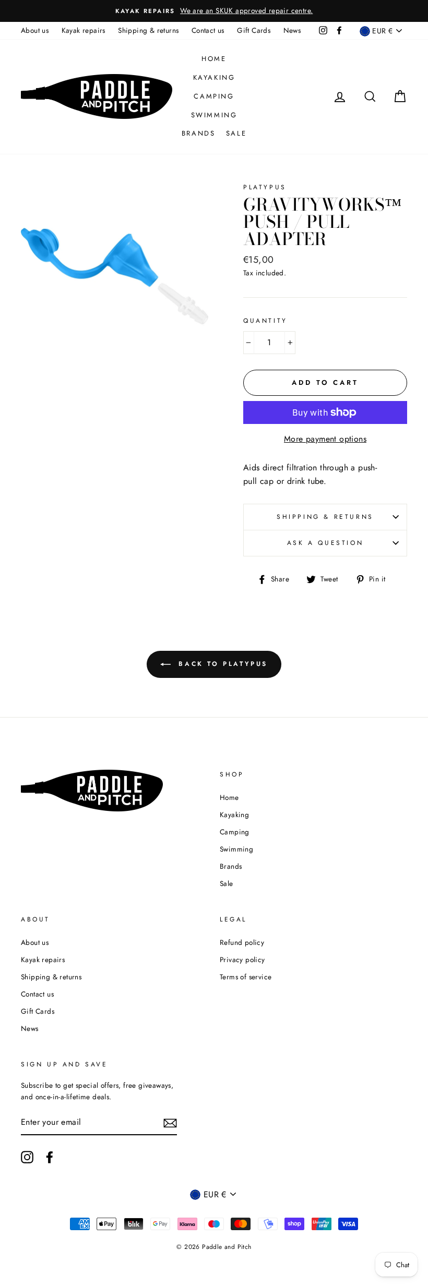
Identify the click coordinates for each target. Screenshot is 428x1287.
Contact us (208, 30)
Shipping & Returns (325, 516)
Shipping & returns (148, 30)
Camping (214, 96)
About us (35, 30)
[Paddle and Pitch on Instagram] (27, 1157)
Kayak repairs (83, 30)
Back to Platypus (221, 663)
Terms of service (245, 977)
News (292, 30)
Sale (236, 133)
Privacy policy (242, 959)
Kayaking (214, 77)
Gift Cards (253, 30)
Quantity (265, 320)
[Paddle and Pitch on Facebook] (49, 1157)
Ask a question (325, 543)
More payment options (325, 439)
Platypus (265, 187)
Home (213, 59)
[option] (214, 11)
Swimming (214, 115)
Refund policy (242, 942)
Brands (199, 133)
